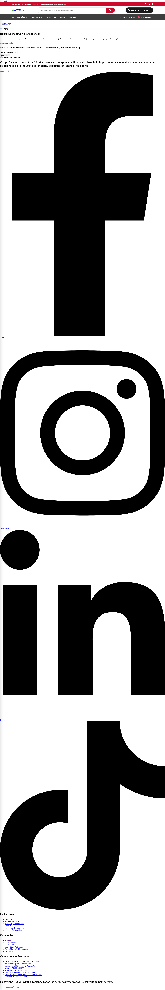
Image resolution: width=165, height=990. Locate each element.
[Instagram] (145, 4)
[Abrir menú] (161, 24)
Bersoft (107, 981)
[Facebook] (142, 4)
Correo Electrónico (7, 52)
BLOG (62, 17)
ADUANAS (73, 17)
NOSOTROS (51, 17)
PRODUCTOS (37, 17)
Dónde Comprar (147, 17)
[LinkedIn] (149, 4)
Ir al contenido (5, 1)
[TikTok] (152, 4)
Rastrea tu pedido (128, 17)
